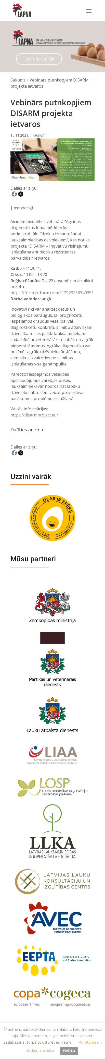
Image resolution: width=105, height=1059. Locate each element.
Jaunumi (39, 135)
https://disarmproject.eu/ (34, 415)
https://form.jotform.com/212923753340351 (52, 293)
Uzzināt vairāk (39, 59)
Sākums (17, 80)
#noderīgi (23, 208)
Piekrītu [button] (69, 1050)
